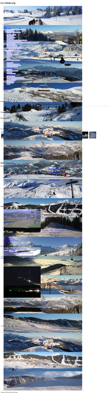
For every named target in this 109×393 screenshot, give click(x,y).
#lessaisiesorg (55, 172)
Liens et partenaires (10, 81)
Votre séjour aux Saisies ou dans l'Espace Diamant (16, 79)
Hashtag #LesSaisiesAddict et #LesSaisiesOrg (54, 109)
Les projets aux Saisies (11, 44)
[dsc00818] (92, 138)
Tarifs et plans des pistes (11, 35)
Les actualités (9, 69)
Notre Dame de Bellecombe (12, 55)
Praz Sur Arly (9, 56)
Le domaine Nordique (11, 37)
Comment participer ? (11, 76)
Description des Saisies (11, 73)
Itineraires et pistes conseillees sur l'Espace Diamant (17, 40)
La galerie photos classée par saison (14, 32)
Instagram (8, 84)
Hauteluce (9, 59)
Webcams (6, 49)
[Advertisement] (28, 96)
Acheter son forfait (8, 243)
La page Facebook (10, 82)
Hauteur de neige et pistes (61, 230)
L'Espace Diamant (10, 39)
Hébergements (9, 72)
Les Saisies (9, 52)
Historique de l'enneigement (12, 67)
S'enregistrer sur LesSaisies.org (11, 240)
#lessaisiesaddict (54, 169)
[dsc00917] (84, 138)
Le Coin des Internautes (10, 75)
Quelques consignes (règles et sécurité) (14, 48)
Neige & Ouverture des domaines (13, 64)
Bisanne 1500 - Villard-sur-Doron (13, 60)
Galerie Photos (7, 28)
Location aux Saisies (8, 238)
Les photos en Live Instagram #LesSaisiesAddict (16, 29)
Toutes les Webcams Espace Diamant (14, 51)
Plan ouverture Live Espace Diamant (14, 65)
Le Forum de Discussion (9, 239)
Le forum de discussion (11, 80)
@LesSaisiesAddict (60, 121)
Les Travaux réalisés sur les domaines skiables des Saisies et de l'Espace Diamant (23, 43)
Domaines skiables (8, 33)
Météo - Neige (7, 61)
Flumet (8, 57)
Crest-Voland (9, 53)
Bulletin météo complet (46, 230)
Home (5, 27)
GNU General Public (29, 258)
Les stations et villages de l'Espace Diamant (15, 77)
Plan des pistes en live (54, 232)
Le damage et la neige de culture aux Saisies (15, 47)
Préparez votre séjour (9, 68)
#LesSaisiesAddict (54, 180)
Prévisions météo (10, 63)
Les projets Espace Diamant (12, 45)
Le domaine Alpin (10, 36)
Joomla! (2, 258)
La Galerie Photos (10, 31)
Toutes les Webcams (54, 235)
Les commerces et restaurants (12, 71)
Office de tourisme (8, 242)
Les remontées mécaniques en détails (14, 41)
